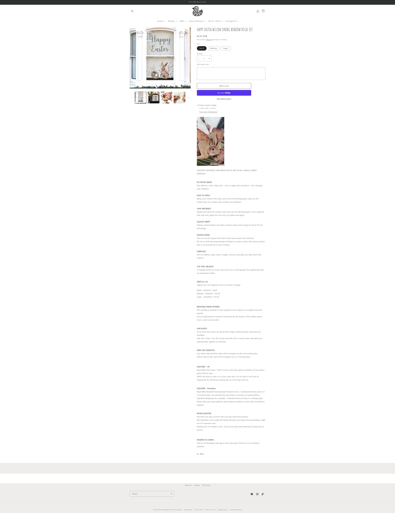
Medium (213, 48)
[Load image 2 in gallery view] (153, 97)
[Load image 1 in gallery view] (140, 97)
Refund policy (188, 509)
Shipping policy (223, 509)
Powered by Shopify (176, 509)
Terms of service (211, 509)
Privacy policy (199, 509)
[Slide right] (188, 97)
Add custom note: (203, 64)
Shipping (209, 39)
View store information (208, 112)
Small (201, 48)
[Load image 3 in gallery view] (166, 97)
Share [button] (202, 454)
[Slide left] (132, 97)
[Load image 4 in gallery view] (179, 97)
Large (225, 48)
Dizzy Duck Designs (163, 509)
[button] (132, 11)
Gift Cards (206, 485)
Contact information (236, 509)
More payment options (224, 98)
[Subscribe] (171, 494)
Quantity (200, 54)
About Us (188, 485)
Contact (197, 485)
